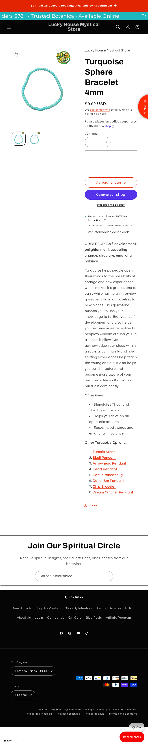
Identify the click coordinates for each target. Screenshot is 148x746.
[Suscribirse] (108, 576)
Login (39, 617)
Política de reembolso (124, 709)
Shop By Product (48, 608)
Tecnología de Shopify (94, 709)
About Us (24, 617)
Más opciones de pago (111, 204)
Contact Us (55, 617)
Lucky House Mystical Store (65, 709)
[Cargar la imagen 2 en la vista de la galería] (34, 138)
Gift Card (75, 617)
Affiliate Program (118, 617)
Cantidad (91, 133)
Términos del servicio (68, 714)
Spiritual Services (108, 608)
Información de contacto (122, 714)
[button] (9, 27)
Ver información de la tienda (109, 232)
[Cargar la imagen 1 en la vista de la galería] (18, 138)
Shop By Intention (78, 608)
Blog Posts (94, 617)
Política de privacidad (39, 714)
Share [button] (92, 505)
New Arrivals (22, 608)
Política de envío (94, 714)
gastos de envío (100, 109)
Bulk (128, 608)
